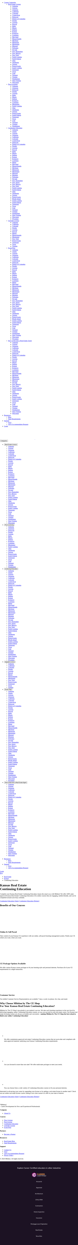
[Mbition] (33, 439)
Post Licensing (13, 84)
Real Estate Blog (9, 1141)
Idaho (14, 26)
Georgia (14, 22)
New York (15, 55)
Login (6, 426)
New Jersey (16, 182)
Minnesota (15, 42)
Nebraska (15, 48)
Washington (16, 79)
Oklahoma (15, 62)
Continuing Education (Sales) (9, 901)
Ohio (13, 61)
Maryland (15, 37)
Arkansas (15, 10)
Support (6, 421)
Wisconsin (15, 82)
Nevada (14, 50)
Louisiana (15, 35)
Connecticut (16, 15)
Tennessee (15, 70)
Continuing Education (15, 128)
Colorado (15, 13)
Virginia (14, 77)
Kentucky (15, 33)
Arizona (14, 8)
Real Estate (7, 877)
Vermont (15, 75)
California (15, 11)
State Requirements (14, 419)
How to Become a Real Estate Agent (20, 341)
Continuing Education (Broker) (29, 901)
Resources (7, 415)
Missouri (15, 46)
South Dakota (16, 115)
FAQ (9, 422)
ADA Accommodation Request (18, 424)
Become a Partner (9, 1134)
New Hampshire (17, 51)
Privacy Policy (8, 1155)
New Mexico (16, 53)
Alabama (15, 6)
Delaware (15, 17)
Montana (15, 175)
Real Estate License (14, 4)
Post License (8, 1122)
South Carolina (17, 68)
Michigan (15, 41)
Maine (14, 162)
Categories (4, 441)
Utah (13, 73)
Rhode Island (16, 199)
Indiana (14, 30)
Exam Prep (11, 248)
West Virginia (16, 81)
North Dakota (16, 59)
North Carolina (17, 57)
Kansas (14, 31)
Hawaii (14, 24)
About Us (7, 1113)
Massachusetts (16, 39)
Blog (9, 417)
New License (8, 1120)
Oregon (14, 64)
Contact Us (7, 1150)
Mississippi (15, 44)
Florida (14, 21)
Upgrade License (13, 221)
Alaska (14, 131)
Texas (14, 71)
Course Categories (10, 2)
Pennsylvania (16, 66)
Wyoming (15, 219)
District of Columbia (18, 19)
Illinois (14, 28)
